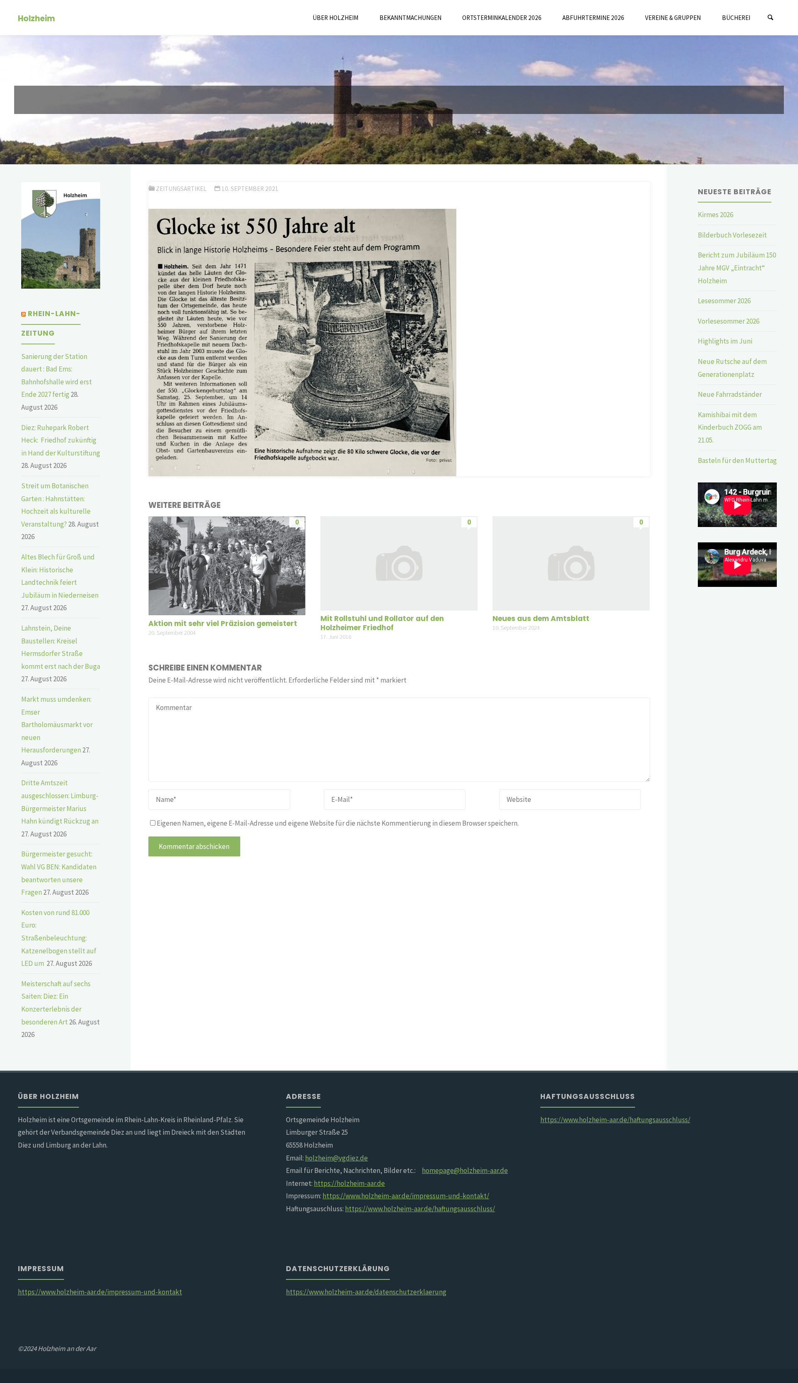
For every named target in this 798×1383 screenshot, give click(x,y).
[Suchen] (771, 17)
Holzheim (36, 18)
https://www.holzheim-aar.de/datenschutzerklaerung (366, 1291)
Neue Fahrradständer (730, 394)
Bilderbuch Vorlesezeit (732, 235)
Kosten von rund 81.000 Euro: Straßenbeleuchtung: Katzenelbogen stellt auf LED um (58, 938)
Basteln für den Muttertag (737, 460)
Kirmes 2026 (715, 214)
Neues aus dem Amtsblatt (541, 618)
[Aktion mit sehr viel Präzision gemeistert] (226, 564)
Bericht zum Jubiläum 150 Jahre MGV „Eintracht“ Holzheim (737, 267)
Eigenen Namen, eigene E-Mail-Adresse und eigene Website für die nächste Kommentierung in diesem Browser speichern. (338, 823)
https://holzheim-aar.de (349, 1183)
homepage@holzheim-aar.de (465, 1170)
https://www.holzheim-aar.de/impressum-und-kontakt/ (406, 1195)
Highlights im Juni (725, 341)
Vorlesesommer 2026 (728, 321)
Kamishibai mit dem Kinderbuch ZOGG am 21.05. (730, 427)
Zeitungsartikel (181, 189)
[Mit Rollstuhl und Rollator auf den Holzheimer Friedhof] (399, 562)
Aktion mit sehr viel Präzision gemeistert (222, 623)
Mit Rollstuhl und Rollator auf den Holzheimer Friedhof (382, 623)
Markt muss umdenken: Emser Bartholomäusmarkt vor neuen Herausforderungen (57, 725)
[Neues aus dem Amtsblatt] (571, 562)
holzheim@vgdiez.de (336, 1158)
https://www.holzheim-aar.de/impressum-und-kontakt (100, 1291)
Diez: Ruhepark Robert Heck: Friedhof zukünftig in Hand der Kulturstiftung (60, 440)
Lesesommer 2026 (724, 300)
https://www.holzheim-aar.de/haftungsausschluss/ (420, 1208)
